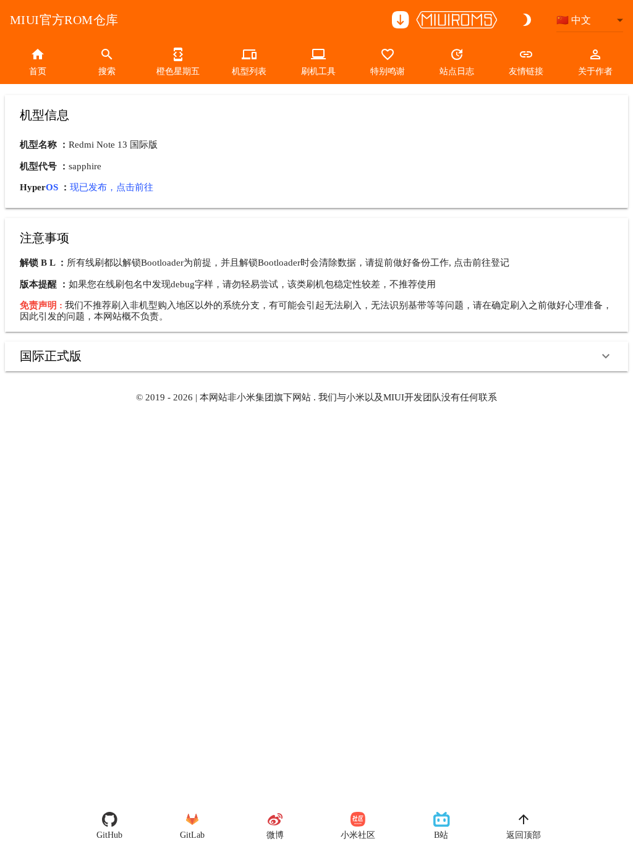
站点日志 (457, 71)
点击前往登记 (481, 263)
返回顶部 (523, 835)
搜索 (107, 71)
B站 (441, 835)
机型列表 (249, 71)
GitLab (192, 835)
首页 (37, 71)
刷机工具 (318, 71)
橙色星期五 (178, 71)
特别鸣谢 (387, 71)
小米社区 (358, 835)
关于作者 (595, 71)
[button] (316, 356)
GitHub (109, 835)
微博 (275, 835)
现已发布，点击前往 (111, 187)
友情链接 (526, 71)
